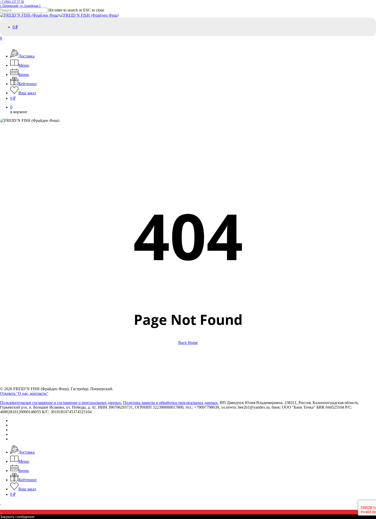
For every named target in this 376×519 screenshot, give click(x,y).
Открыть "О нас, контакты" (24, 393)
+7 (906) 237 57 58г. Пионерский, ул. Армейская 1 (20, 3)
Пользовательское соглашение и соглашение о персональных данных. (61, 402)
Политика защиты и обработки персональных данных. (171, 402)
